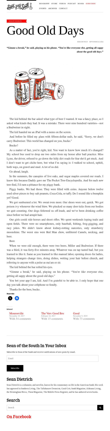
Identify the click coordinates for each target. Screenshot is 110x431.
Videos (62, 4)
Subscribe (15, 368)
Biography (44, 4)
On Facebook (19, 416)
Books (81, 4)
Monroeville (16, 313)
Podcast (72, 4)
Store (54, 4)
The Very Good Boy (52, 313)
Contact (63, 8)
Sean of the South (15, 21)
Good (76, 313)
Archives (52, 8)
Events (42, 8)
